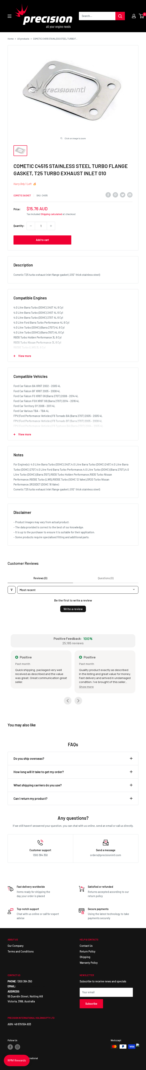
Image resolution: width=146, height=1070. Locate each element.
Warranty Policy (89, 962)
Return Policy (87, 951)
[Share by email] (130, 195)
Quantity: (18, 225)
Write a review (73, 609)
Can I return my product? (30, 798)
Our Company (16, 945)
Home (10, 38)
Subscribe (91, 1003)
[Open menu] (9, 16)
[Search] (120, 16)
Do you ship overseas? (28, 758)
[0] (141, 16)
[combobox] (97, 16)
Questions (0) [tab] (105, 578)
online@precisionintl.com (32, 986)
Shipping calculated (51, 214)
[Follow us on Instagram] (17, 1047)
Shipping (85, 957)
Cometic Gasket (22, 195)
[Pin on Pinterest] (115, 195)
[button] (86, 687)
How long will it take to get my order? (38, 772)
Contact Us (86, 945)
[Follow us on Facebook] (10, 1047)
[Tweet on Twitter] (122, 195)
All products (23, 38)
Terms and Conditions (21, 951)
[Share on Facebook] (108, 195)
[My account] (134, 16)
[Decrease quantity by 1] (31, 226)
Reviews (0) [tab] (40, 578)
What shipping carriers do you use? (37, 785)
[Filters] (12, 590)
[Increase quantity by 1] (51, 226)
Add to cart (42, 240)
